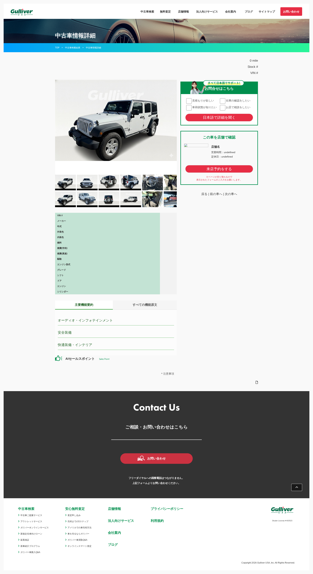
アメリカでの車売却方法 (79, 527)
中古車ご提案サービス (31, 515)
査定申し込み (74, 515)
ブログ (249, 11)
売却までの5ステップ (78, 521)
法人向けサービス (207, 11)
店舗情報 (183, 11)
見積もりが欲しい (203, 100)
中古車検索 (147, 11)
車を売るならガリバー (78, 533)
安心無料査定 (75, 509)
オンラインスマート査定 (79, 546)
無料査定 (165, 11)
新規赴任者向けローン (31, 533)
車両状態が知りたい (204, 107)
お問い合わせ (291, 11)
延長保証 (24, 540)
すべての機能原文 (145, 304)
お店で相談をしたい (238, 107)
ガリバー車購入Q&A (30, 552)
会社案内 (230, 11)
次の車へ (231, 194)
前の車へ (216, 194)
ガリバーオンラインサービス (34, 527)
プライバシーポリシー (167, 509)
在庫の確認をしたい (238, 100)
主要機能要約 (84, 304)
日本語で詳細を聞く (219, 117)
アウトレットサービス (31, 521)
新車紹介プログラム (30, 546)
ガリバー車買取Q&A (77, 540)
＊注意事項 (167, 373)
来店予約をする (219, 169)
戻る (204, 194)
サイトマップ (267, 11)
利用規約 (157, 521)
